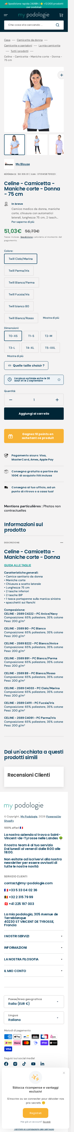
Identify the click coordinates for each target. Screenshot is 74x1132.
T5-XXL (52, 341)
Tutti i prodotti (19, 51)
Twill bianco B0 (21, 299)
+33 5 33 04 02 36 (23, 882)
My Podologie (29, 808)
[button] (5, 15)
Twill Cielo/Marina (22, 252)
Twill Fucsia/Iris (21, 287)
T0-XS (15, 329)
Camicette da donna (30, 40)
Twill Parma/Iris (21, 264)
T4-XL (32, 341)
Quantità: (10, 383)
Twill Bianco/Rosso (22, 311)
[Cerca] (58, 24)
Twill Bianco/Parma (23, 275)
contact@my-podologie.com (28, 875)
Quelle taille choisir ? (28, 357)
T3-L (14, 341)
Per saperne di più (23, 213)
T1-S (33, 329)
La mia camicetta (49, 45)
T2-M (51, 329)
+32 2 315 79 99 (21, 889)
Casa (7, 40)
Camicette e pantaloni (18, 45)
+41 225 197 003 (21, 895)
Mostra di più (51, 309)
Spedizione (27, 228)
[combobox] (34, 25)
